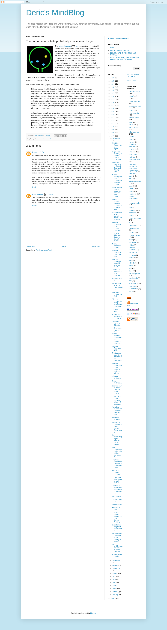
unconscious (133, 289)
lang (130, 208)
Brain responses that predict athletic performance (117, 452)
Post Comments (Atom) (44, 250)
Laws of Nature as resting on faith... (116, 253)
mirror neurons (134, 228)
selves (131, 266)
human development (44, 139)
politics (131, 245)
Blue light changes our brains (116, 472)
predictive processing (132, 249)
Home (64, 246)
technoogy (132, 286)
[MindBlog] (133, 310)
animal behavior (134, 101)
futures (131, 189)
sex (130, 268)
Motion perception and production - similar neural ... (117, 179)
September (116, 568)
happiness (132, 194)
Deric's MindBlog (55, 12)
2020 (113, 96)
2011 (113, 124)
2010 (113, 127)
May (114, 582)
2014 (113, 115)
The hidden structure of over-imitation (117, 272)
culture (131, 125)
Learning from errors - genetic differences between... (117, 216)
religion (131, 258)
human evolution (135, 203)
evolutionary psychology (133, 165)
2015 (113, 112)
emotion (131, 149)
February (115, 592)
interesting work (65, 46)
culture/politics (134, 132)
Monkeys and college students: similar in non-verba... (117, 192)
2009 (113, 130)
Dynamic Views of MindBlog (118, 38)
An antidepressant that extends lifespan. (117, 548)
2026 (113, 78)
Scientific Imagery (116, 418)
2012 (113, 121)
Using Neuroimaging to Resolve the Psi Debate (117, 439)
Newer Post (31, 246)
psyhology (132, 255)
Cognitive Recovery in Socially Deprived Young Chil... (116, 167)
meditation (132, 213)
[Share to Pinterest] (65, 135)
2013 (113, 118)
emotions (132, 152)
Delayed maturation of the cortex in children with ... (117, 368)
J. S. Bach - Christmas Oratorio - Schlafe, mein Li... (116, 237)
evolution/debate (135, 160)
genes (131, 191)
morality (131, 232)
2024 (113, 84)
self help (132, 263)
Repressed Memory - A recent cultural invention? (117, 155)
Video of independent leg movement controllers (117, 302)
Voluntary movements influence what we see (117, 411)
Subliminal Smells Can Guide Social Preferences (117, 427)
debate (131, 137)
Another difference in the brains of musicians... (117, 226)
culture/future (133, 128)
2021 (113, 93)
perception (132, 242)
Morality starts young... (117, 556)
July (114, 576)
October (115, 565)
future (131, 186)
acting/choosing (134, 92)
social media (133, 278)
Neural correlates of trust (116, 246)
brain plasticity (134, 113)
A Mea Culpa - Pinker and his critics (117, 316)
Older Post (96, 246)
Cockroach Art (117, 504)
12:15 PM (50, 195)
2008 (113, 133)
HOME (112, 48)
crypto (131, 122)
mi (129, 223)
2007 (113, 136)
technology (132, 283)
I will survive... (117, 496)
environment (133, 154)
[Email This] (55, 135)
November (116, 560)
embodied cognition (132, 145)
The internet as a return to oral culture (117, 480)
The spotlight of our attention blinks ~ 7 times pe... (116, 400)
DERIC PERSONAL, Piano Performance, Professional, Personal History (124, 58)
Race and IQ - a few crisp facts (117, 294)
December (116, 139)
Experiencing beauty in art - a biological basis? (117, 537)
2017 (113, 105)
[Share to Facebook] (63, 135)
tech (130, 281)
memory (131, 216)
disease (131, 142)
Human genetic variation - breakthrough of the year (117, 204)
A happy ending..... (116, 377)
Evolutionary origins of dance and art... (117, 527)
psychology (133, 252)
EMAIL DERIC (132, 81)
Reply (34, 187)
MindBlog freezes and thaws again (117, 146)
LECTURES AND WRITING (119, 50)
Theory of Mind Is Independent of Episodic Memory (117, 517)
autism (131, 110)
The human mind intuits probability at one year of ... (117, 489)
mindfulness (133, 225)
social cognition (134, 274)
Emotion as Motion (116, 508)
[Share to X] (60, 135)
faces (130, 176)
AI (129, 99)
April (114, 586)
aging (131, 96)
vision (131, 291)
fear (130, 179)
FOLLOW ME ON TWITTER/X (133, 76)
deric (130, 139)
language (132, 210)
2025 (113, 81)
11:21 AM (41, 152)
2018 (113, 102)
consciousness (134, 118)
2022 (113, 90)
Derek (34, 152)
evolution (132, 157)
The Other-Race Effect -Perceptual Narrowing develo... (117, 463)
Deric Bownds (37, 195)
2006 (113, 598)
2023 (113, 87)
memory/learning (135, 218)
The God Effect (115, 310)
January (115, 595)
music (131, 240)
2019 (113, 99)
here (77, 46)
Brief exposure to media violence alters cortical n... (117, 389)
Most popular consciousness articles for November (117, 357)
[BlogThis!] (58, 135)
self (130, 260)
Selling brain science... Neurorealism (117, 286)
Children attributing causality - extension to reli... (116, 263)
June (114, 579)
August (115, 573)
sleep (131, 271)
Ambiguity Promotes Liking (116, 348)
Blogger (93, 613)
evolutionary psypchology (133, 170)
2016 (113, 108)
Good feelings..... (117, 382)
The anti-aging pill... (117, 500)
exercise (132, 173)
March (114, 589)
